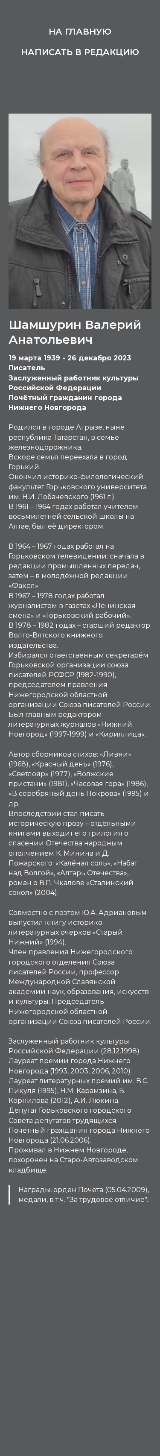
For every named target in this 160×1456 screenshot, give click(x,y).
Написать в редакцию (80, 52)
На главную (80, 31)
